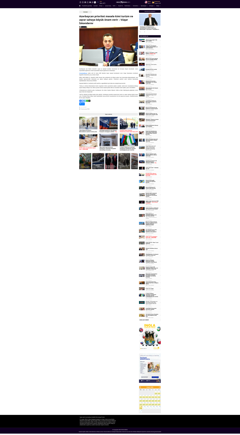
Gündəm (96, 5)
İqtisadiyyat (143, 5)
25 (144, 407)
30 (159, 407)
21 (153, 403)
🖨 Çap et (82, 103)
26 (147, 407)
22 (156, 403)
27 (150, 407)
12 (147, 400)
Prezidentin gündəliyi (87, 5)
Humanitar (135, 5)
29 (156, 407)
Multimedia (127, 5)
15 (156, 400)
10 (141, 400)
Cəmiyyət (151, 5)
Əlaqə (157, 5)
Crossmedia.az (83, 73)
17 (141, 403)
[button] (108, 46)
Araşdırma (120, 5)
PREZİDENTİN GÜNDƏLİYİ (150, 11)
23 (159, 403)
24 (141, 407)
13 (150, 400)
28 (153, 407)
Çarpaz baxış (108, 5)
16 (159, 400)
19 (147, 403)
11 (144, 400)
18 (144, 403)
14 (153, 400)
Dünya (100, 5)
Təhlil (114, 5)
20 (150, 403)
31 (141, 411)
